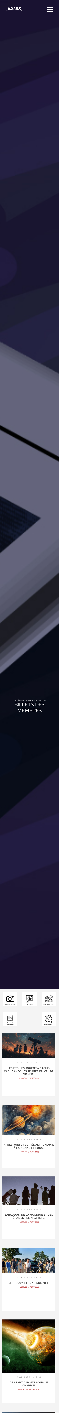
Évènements (48, 1024)
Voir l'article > (29, 1098)
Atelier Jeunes (48, 1004)
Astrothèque (29, 1004)
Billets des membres (10, 1023)
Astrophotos (10, 1004)
